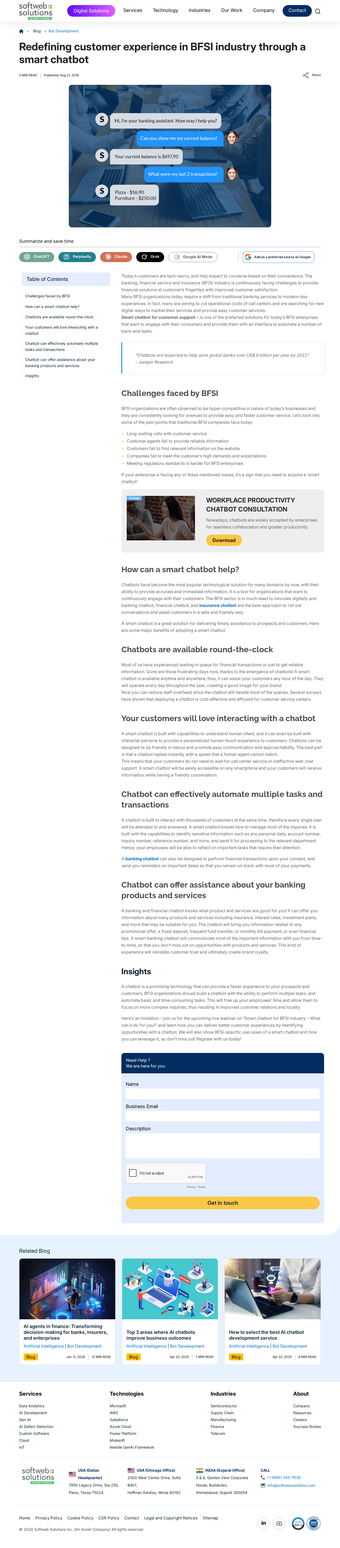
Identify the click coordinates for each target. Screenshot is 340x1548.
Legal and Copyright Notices (171, 1517)
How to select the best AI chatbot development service (266, 1335)
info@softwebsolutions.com (291, 1485)
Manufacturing (223, 1419)
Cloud (24, 1440)
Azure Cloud (120, 1426)
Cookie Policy (80, 1517)
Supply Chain (222, 1412)
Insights (32, 375)
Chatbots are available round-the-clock (59, 317)
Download (224, 540)
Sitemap (210, 1517)
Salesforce (119, 1419)
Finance (217, 1426)
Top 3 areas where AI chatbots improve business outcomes (160, 1335)
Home (25, 1517)
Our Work (232, 10)
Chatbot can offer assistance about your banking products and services (60, 362)
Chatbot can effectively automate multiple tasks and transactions (61, 346)
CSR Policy (109, 1517)
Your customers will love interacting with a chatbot (61, 330)
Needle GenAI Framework (132, 1447)
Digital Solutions (91, 11)
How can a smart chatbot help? (52, 306)
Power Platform (123, 1433)
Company (301, 1406)
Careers (300, 1419)
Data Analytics (31, 1406)
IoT (21, 1447)
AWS (114, 1412)
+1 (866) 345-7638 (284, 1477)
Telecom (218, 1433)
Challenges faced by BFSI (47, 296)
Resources (302, 1412)
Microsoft (118, 1406)
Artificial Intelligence (44, 1346)
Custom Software (34, 1433)
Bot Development (64, 31)
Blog (37, 31)
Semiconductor (224, 1406)
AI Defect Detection (36, 1426)
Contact (297, 10)
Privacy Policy (49, 1517)
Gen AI (25, 1419)
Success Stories (307, 1426)
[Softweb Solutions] (38, 1475)
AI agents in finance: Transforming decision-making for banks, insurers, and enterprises (66, 1332)
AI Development (33, 1412)
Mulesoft (117, 1440)
